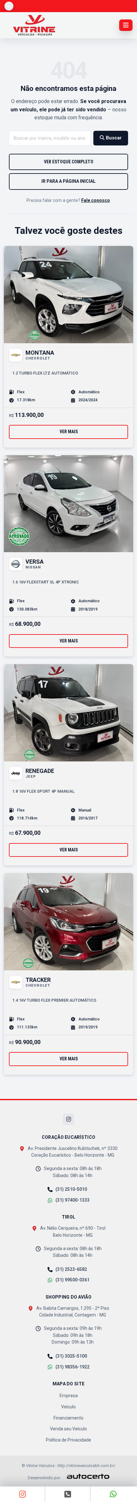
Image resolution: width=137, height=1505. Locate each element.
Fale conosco (95, 200)
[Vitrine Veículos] (34, 25)
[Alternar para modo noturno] (8, 6)
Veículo (68, 1406)
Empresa (69, 1395)
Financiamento (68, 1417)
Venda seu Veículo (68, 1428)
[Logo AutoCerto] (85, 1476)
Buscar (113, 138)
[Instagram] (68, 1119)
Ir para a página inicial (68, 181)
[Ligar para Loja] (67, 1494)
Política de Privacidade (68, 1439)
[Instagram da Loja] (22, 1494)
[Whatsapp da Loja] (113, 1494)
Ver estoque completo (68, 161)
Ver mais (69, 431)
